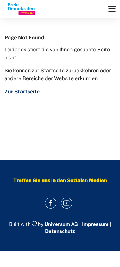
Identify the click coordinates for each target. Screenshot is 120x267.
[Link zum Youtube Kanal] (66, 203)
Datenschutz (60, 231)
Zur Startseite (22, 91)
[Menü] (112, 9)
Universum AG (61, 224)
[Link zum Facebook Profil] (50, 203)
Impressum (95, 224)
